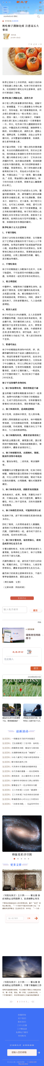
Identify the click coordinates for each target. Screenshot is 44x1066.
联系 (5, 10)
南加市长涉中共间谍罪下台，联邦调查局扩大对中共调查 (11, 719)
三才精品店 (22, 1029)
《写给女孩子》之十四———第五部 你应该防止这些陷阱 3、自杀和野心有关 (21, 897)
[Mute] (28, 8)
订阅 (5, 12)
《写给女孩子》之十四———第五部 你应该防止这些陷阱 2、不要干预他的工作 (22, 983)
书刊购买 (22, 1036)
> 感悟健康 (30, 629)
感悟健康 (8, 21)
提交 (35, 611)
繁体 (40, 7)
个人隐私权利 (32, 1062)
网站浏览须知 (23, 1064)
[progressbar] (31, 7)
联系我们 (22, 1022)
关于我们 (22, 1018)
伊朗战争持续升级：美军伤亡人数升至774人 (32, 719)
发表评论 (22, 598)
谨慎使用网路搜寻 (33, 636)
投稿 (5, 7)
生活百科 (15, 21)
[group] (24, 9)
